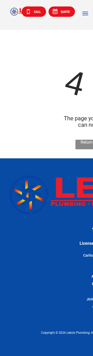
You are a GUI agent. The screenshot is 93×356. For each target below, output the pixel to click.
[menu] (85, 13)
